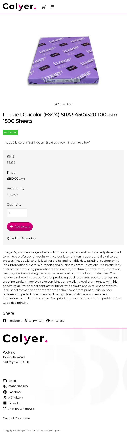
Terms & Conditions (16, 418)
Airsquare (55, 430)
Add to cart (22, 226)
